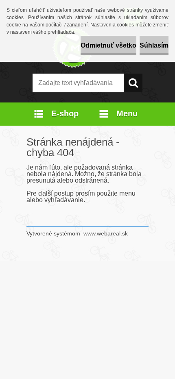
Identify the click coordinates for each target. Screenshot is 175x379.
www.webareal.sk (105, 233)
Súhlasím (154, 45)
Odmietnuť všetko (108, 45)
